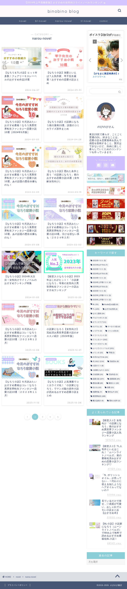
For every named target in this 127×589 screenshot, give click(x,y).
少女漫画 (98, 374)
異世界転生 (99, 396)
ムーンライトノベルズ (103, 348)
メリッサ (98, 353)
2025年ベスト (99, 291)
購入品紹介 (98, 401)
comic (104, 20)
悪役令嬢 (98, 383)
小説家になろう (101, 370)
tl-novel (86, 20)
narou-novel (63, 20)
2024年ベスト (99, 278)
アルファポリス (100, 318)
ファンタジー (100, 339)
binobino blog (63, 11)
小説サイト (98, 366)
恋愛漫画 (115, 379)
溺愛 (110, 387)
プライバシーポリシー (17, 585)
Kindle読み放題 (111, 304)
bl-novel (40, 20)
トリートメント (100, 335)
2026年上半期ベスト (102, 300)
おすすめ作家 (111, 309)
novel (22, 20)
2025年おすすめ (100, 286)
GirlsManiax (111, 35)
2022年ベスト (99, 260)
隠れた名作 (114, 401)
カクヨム (97, 326)
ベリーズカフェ (100, 344)
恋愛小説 (98, 379)
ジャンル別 (113, 331)
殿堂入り (114, 383)
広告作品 (113, 374)
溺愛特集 (97, 392)
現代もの (113, 392)
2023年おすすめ (100, 265)
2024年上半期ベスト (102, 282)
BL (95, 304)
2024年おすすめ (100, 273)
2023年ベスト (99, 269)
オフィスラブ (99, 322)
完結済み (114, 361)
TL (96, 309)
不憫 (111, 353)
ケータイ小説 (114, 326)
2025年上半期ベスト (102, 295)
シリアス (97, 331)
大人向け (98, 361)
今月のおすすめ (100, 357)
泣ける (97, 387)
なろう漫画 (99, 313)
